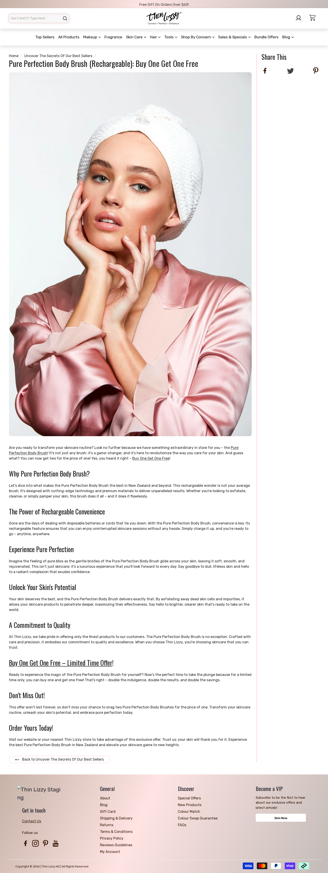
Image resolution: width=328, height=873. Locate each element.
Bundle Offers (266, 37)
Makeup (90, 37)
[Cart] (314, 18)
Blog (286, 37)
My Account (110, 852)
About (105, 798)
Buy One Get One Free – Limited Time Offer (60, 663)
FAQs (182, 825)
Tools (169, 37)
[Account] (300, 18)
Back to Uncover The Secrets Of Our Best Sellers (62, 759)
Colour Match (189, 811)
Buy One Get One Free (150, 458)
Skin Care (134, 37)
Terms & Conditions (116, 832)
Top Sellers (44, 37)
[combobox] (39, 18)
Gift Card (108, 811)
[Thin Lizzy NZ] (164, 18)
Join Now (280, 818)
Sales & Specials (233, 37)
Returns (106, 825)
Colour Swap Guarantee (198, 818)
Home (14, 56)
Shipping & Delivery (116, 818)
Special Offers (189, 798)
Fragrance (113, 37)
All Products (68, 37)
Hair (154, 37)
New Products (189, 805)
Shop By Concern (196, 37)
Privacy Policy (111, 838)
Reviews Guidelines (116, 845)
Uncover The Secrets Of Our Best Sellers (58, 56)
